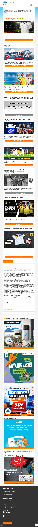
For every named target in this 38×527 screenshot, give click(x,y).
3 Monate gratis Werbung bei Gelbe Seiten (9, 506)
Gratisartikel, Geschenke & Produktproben (9, 491)
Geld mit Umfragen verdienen (7, 500)
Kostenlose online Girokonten (7, 494)
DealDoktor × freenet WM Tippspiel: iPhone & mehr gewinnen (17, 144)
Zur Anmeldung (8, 523)
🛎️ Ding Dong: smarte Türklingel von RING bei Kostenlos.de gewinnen (16, 318)
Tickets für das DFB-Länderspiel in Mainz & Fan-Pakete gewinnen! (18, 228)
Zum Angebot (19, 115)
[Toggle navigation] (33, 5)
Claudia (12, 120)
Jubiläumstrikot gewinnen (19, 39)
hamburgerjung (13, 229)
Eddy (11, 99)
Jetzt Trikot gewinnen (19, 193)
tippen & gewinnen (19, 164)
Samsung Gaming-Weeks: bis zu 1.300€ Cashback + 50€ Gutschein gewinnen (17, 385)
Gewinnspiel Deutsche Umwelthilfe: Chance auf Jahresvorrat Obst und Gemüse (17, 351)
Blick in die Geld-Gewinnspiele (23, 307)
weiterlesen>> (8, 37)
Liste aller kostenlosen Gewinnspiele (18, 308)
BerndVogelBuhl (13, 198)
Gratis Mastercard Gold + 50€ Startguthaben (10, 507)
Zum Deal (19, 381)
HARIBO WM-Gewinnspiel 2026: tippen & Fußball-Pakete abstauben (18, 69)
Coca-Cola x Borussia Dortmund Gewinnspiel (13, 197)
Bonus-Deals (5, 501)
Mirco (11, 19)
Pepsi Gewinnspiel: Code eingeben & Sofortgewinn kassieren (17, 119)
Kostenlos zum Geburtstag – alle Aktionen (9, 503)
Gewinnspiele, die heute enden (8, 309)
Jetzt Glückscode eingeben (19, 65)
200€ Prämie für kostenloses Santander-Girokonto (11, 504)
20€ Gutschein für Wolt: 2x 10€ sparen (10, 418)
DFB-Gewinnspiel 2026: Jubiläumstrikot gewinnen (15, 17)
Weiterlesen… (6, 12)
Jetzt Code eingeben (19, 140)
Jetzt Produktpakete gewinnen (19, 91)
